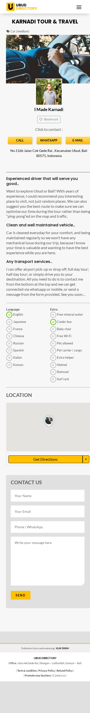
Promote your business (38, 675)
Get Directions (45, 459)
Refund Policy (65, 670)
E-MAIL (77, 140)
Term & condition (27, 670)
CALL (20, 140)
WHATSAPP (48, 140)
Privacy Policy (46, 670)
